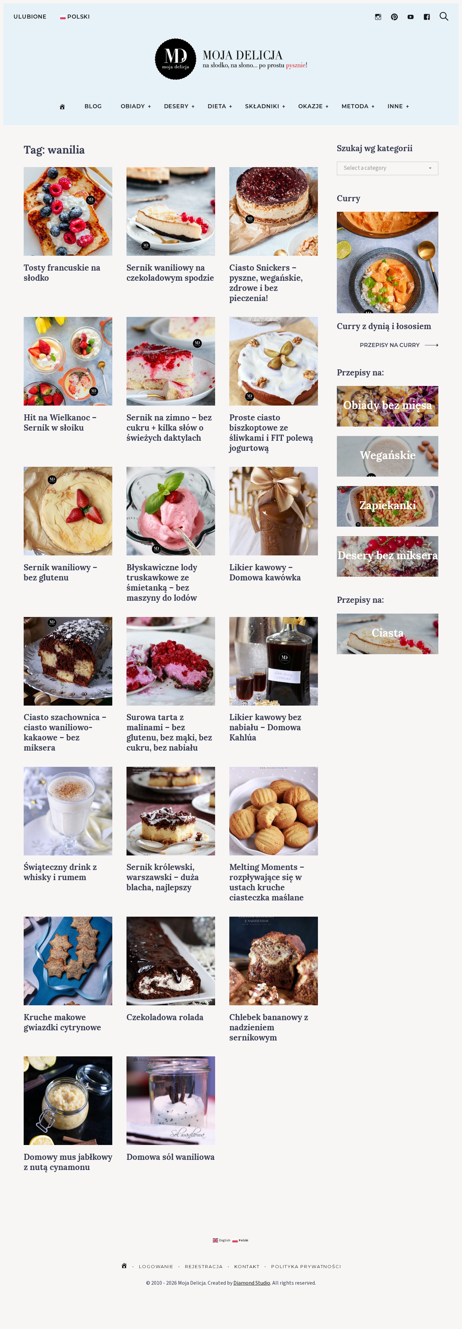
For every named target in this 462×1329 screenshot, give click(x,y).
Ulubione (30, 17)
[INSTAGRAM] (378, 17)
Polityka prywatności (306, 1266)
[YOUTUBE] (410, 17)
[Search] (444, 16)
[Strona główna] (62, 107)
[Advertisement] (387, 774)
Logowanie (156, 1266)
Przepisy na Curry (390, 345)
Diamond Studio (251, 1283)
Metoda (355, 106)
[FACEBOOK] (426, 17)
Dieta (217, 106)
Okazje (310, 106)
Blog (93, 106)
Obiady (133, 106)
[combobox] (387, 168)
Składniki (262, 106)
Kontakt (247, 1266)
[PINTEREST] (394, 17)
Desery (176, 106)
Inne (395, 106)
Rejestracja (204, 1266)
